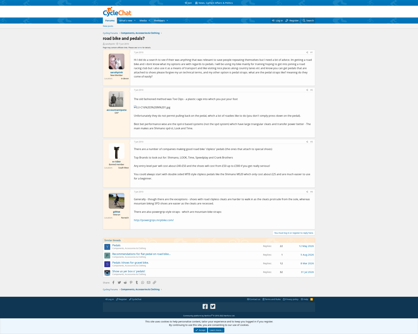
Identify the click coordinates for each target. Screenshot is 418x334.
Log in (110, 299)
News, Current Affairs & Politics (216, 2)
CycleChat (136, 299)
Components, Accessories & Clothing (129, 248)
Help (305, 299)
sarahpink (110, 43)
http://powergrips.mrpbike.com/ (154, 220)
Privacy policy (291, 299)
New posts (108, 26)
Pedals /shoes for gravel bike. (130, 262)
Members (159, 20)
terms (139, 47)
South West (123, 167)
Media (143, 20)
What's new (125, 20)
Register (122, 299)
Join (190, 2)
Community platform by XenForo (209, 315)
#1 (311, 52)
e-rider (116, 161)
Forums (109, 20)
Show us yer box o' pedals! (128, 271)
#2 (311, 90)
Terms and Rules (272, 299)
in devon (125, 78)
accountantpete (117, 109)
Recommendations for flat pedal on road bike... (141, 254)
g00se (116, 211)
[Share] (307, 52)
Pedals (116, 245)
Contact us (254, 299)
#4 (311, 191)
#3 (311, 141)
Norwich (125, 217)
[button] (135, 20)
